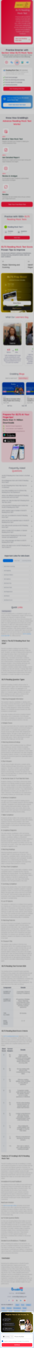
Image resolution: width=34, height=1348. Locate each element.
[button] (33, 1313)
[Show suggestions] (12, 1336)
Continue (17, 1345)
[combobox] (7, 1336)
